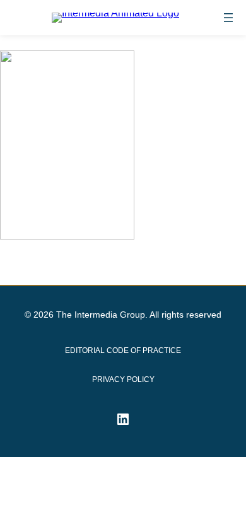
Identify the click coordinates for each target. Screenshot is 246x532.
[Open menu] (228, 17)
